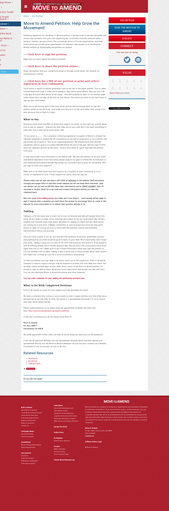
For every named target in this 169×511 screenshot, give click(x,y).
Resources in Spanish (62, 441)
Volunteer (127, 20)
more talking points (45, 198)
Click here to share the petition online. (53, 66)
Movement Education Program (65, 418)
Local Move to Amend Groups (31, 413)
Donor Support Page (61, 454)
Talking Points (34, 364)
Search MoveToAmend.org (64, 460)
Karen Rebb (115, 93)
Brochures (32, 358)
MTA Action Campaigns (29, 461)
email (9, 77)
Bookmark (32, 361)
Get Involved (37, 16)
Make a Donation (60, 449)
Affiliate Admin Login (93, 442)
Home (26, 16)
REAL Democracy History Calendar (66, 421)
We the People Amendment (31, 445)
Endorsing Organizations (30, 418)
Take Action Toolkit (61, 411)
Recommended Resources (63, 408)
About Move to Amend (29, 410)
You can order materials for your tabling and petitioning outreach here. (54, 278)
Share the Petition (27, 458)
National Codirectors (28, 420)
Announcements (27, 434)
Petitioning (31, 369)
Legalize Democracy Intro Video (65, 416)
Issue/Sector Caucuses (29, 415)
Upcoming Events (27, 436)
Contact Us (25, 426)
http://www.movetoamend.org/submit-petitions (48, 311)
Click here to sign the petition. (48, 54)
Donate (127, 38)
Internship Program (28, 463)
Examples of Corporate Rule (64, 413)
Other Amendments (28, 447)
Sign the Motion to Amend (127, 29)
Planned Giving (59, 451)
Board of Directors (27, 423)
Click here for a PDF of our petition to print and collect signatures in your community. (61, 82)
